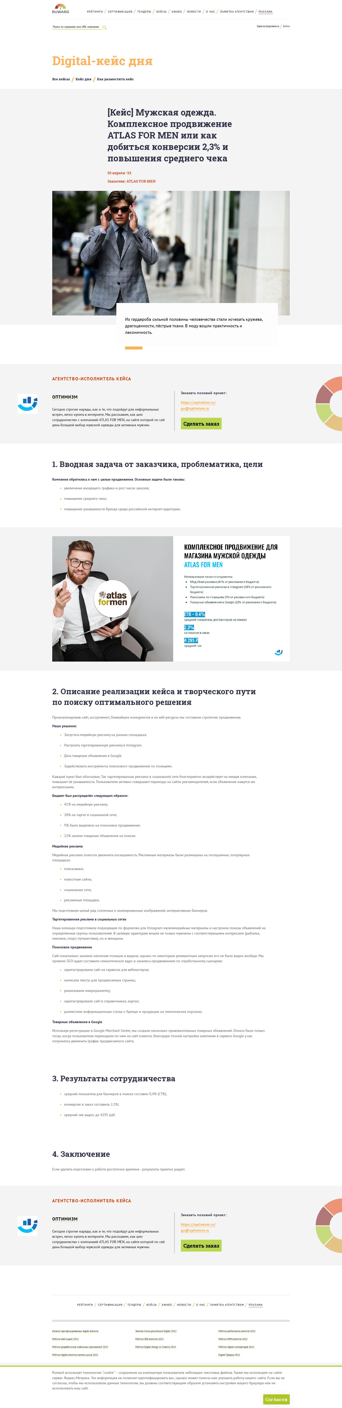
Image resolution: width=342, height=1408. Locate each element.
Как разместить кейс (115, 79)
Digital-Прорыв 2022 (229, 1354)
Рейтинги (95, 11)
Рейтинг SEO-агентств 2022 (149, 1338)
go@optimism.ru (195, 408)
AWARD (177, 11)
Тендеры (144, 11)
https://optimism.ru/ (198, 402)
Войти (286, 26)
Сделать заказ (201, 423)
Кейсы (161, 11)
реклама (266, 11)
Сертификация (120, 11)
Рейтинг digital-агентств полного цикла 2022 (75, 1354)
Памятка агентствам (237, 11)
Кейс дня (83, 79)
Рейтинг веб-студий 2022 (65, 1338)
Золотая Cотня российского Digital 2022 (156, 1330)
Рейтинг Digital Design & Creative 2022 (155, 1346)
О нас (210, 11)
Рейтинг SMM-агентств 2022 (233, 1338)
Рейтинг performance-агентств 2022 (237, 1330)
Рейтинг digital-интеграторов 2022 (236, 1346)
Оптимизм (65, 397)
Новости (194, 11)
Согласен (276, 1399)
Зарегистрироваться (268, 26)
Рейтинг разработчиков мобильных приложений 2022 (80, 1346)
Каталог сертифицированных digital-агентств (75, 1330)
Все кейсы (61, 79)
